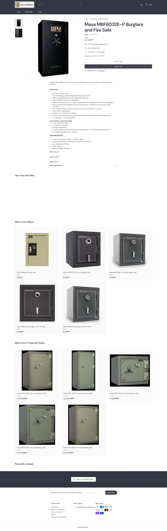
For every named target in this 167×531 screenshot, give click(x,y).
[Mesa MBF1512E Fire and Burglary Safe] (130, 254)
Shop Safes (29, 12)
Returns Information (58, 509)
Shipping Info (54, 157)
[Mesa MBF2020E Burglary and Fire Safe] (83, 308)
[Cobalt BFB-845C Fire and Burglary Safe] (83, 429)
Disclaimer (54, 507)
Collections (93, 19)
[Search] (80, 5)
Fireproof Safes (103, 19)
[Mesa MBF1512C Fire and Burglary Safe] (83, 254)
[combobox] (60, 5)
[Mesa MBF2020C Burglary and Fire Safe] (37, 308)
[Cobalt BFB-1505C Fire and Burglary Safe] (83, 375)
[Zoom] (53, 48)
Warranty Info (54, 152)
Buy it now (118, 66)
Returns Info (54, 162)
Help (40, 12)
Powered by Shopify (82, 527)
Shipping (87, 56)
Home (19, 12)
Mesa (30, 221)
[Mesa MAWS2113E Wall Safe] (37, 254)
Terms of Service (57, 512)
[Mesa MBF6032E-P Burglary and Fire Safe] (25, 197)
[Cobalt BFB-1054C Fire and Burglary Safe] (37, 375)
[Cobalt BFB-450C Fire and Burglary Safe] (130, 375)
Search (53, 515)
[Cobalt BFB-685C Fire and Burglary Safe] (37, 429)
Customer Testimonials (59, 517)
